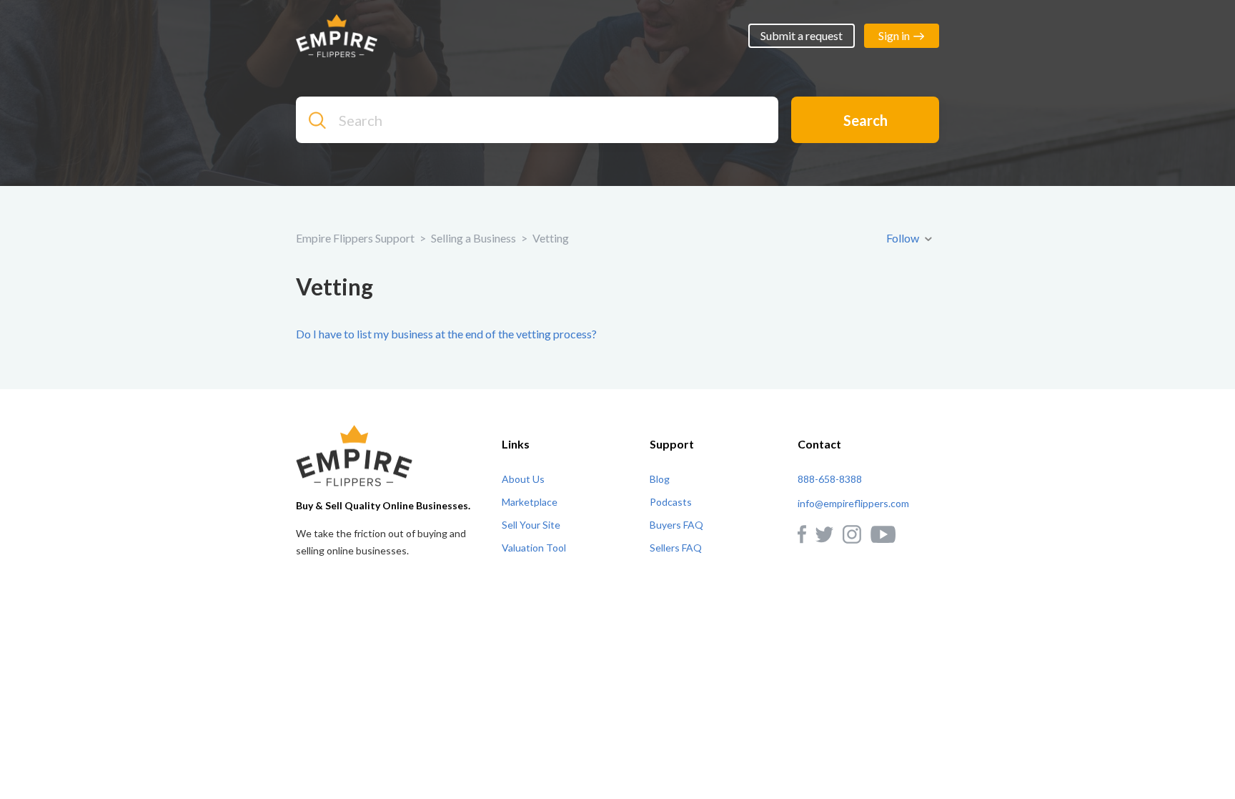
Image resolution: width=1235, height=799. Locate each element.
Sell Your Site (531, 525)
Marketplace (529, 502)
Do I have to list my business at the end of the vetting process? (446, 333)
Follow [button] (902, 238)
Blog (660, 479)
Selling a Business (473, 238)
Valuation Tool (534, 547)
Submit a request (801, 35)
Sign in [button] (894, 35)
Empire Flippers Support (355, 238)
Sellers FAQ (676, 547)
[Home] (336, 34)
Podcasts (671, 502)
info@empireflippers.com (853, 503)
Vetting (550, 238)
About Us (523, 479)
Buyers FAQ (676, 525)
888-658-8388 (830, 479)
